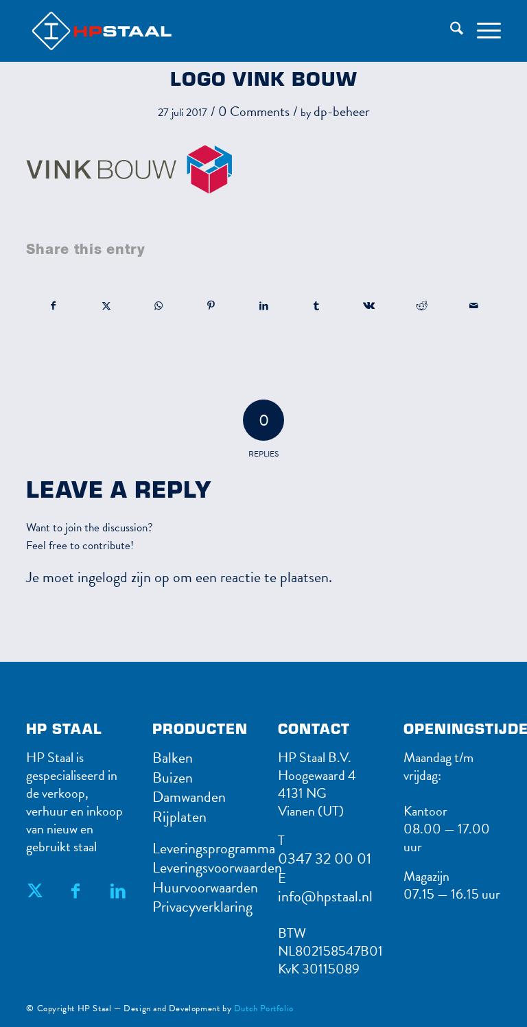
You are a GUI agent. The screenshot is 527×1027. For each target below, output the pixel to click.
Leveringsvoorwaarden (217, 867)
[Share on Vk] (369, 306)
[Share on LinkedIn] (264, 306)
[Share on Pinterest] (211, 306)
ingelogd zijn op (123, 577)
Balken (172, 757)
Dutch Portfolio (264, 1008)
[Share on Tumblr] (316, 306)
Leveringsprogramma (213, 848)
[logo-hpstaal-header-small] (120, 31)
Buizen (172, 777)
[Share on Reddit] (421, 306)
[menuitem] (449, 31)
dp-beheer (342, 111)
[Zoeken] (449, 31)
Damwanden (189, 796)
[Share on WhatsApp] (159, 306)
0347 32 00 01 (324, 858)
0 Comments (254, 111)
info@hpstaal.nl (325, 896)
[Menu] (482, 31)
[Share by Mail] (474, 306)
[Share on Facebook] (53, 306)
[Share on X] (106, 306)
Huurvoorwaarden (205, 887)
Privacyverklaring (202, 906)
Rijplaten (179, 816)
